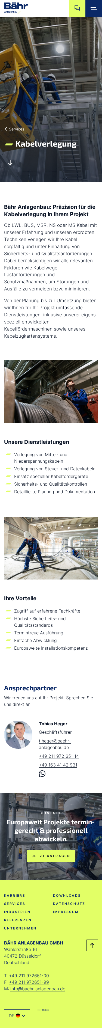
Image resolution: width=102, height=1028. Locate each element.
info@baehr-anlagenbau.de (37, 988)
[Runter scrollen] (10, 163)
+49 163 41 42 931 (58, 765)
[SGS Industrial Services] (43, 1010)
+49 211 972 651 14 (59, 756)
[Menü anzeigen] (93, 8)
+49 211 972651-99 (29, 982)
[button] (17, 1015)
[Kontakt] (77, 8)
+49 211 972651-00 (29, 975)
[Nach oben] (92, 945)
